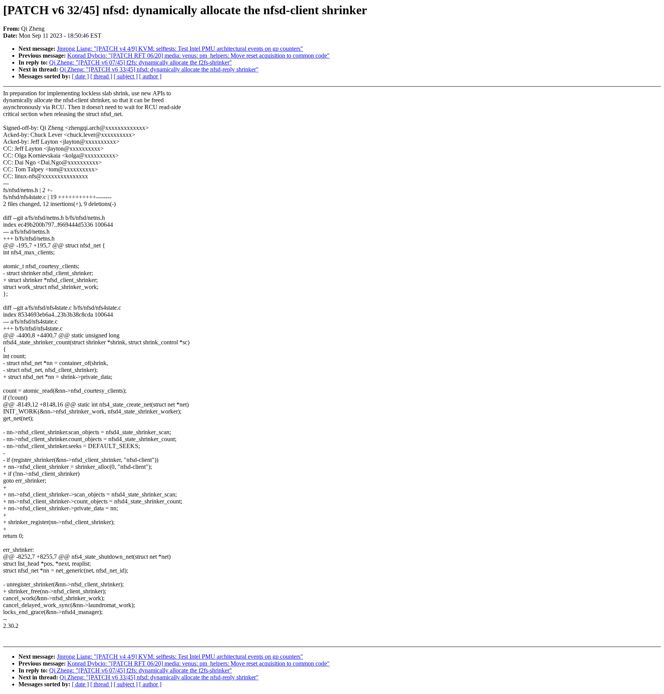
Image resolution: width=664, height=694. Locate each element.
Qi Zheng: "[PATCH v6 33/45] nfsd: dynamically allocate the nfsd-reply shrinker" (159, 69)
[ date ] (80, 76)
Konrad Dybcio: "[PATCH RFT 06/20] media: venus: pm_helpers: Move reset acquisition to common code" (198, 55)
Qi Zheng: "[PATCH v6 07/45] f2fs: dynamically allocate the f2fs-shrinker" (140, 62)
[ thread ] (101, 76)
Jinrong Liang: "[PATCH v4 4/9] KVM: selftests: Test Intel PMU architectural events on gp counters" (180, 48)
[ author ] (150, 76)
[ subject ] (126, 76)
